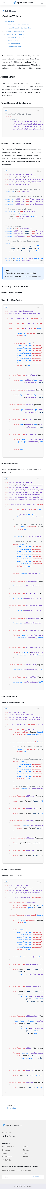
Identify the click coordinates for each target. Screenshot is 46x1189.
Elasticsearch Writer (14, 47)
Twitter (25, 1157)
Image (38, 110)
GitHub (25, 1147)
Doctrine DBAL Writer (15, 37)
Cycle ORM (6, 1160)
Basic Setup (9, 22)
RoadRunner (7, 1157)
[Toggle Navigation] (42, 2)
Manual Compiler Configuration (19, 28)
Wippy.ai (5, 1153)
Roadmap (6, 1150)
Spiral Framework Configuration (19, 25)
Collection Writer (13, 41)
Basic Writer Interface (15, 34)
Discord (26, 1150)
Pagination (11, 1108)
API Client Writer (13, 44)
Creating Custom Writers (14, 31)
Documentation (8, 1147)
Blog (25, 1153)
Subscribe (37, 1177)
